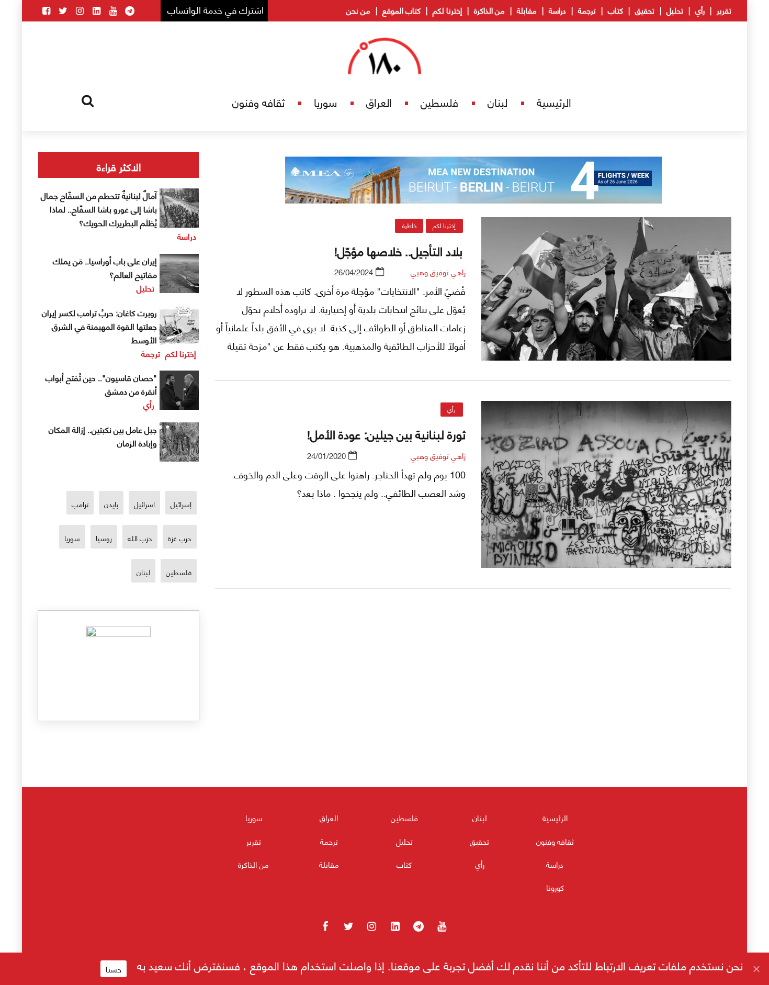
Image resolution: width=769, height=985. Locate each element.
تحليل (674, 10)
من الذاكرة (489, 10)
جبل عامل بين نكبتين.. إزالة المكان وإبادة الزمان (103, 435)
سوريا (325, 102)
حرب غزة (179, 537)
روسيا (104, 537)
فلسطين (439, 102)
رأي (700, 10)
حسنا (113, 968)
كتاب (615, 10)
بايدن (111, 503)
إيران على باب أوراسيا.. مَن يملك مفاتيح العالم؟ (105, 267)
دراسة (557, 10)
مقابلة (527, 10)
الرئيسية (554, 102)
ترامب (80, 503)
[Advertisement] (473, 719)
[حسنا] (756, 969)
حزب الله (140, 537)
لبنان (497, 102)
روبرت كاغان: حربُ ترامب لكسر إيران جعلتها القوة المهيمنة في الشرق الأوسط (99, 326)
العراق (379, 102)
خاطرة (409, 225)
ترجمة (587, 10)
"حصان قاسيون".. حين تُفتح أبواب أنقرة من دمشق (101, 384)
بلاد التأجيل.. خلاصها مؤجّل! (400, 250)
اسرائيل (144, 503)
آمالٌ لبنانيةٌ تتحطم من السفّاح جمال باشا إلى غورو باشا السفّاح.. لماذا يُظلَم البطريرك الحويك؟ (99, 208)
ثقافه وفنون (258, 102)
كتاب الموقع (401, 10)
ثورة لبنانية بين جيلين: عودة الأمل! (386, 433)
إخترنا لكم (447, 10)
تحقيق (644, 10)
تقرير (724, 10)
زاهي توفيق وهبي (438, 271)
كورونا (555, 887)
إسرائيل (181, 503)
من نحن (358, 10)
